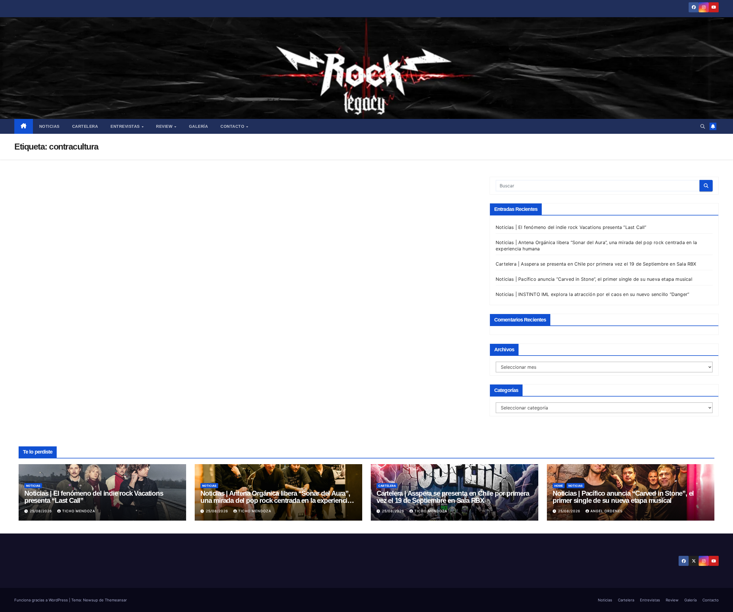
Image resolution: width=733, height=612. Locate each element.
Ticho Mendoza (78, 511)
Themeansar (116, 600)
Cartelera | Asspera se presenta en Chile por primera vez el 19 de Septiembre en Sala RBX (596, 264)
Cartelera (85, 126)
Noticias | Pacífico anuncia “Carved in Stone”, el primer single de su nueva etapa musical (594, 279)
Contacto (233, 126)
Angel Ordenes (606, 511)
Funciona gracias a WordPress (41, 600)
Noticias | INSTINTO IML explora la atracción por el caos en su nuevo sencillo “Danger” (592, 294)
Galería (198, 126)
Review (165, 126)
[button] (702, 126)
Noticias (49, 126)
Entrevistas (126, 126)
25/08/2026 (41, 511)
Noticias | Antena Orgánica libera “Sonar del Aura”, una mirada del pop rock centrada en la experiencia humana (275, 500)
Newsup (90, 600)
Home (558, 485)
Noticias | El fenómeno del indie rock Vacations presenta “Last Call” (571, 227)
